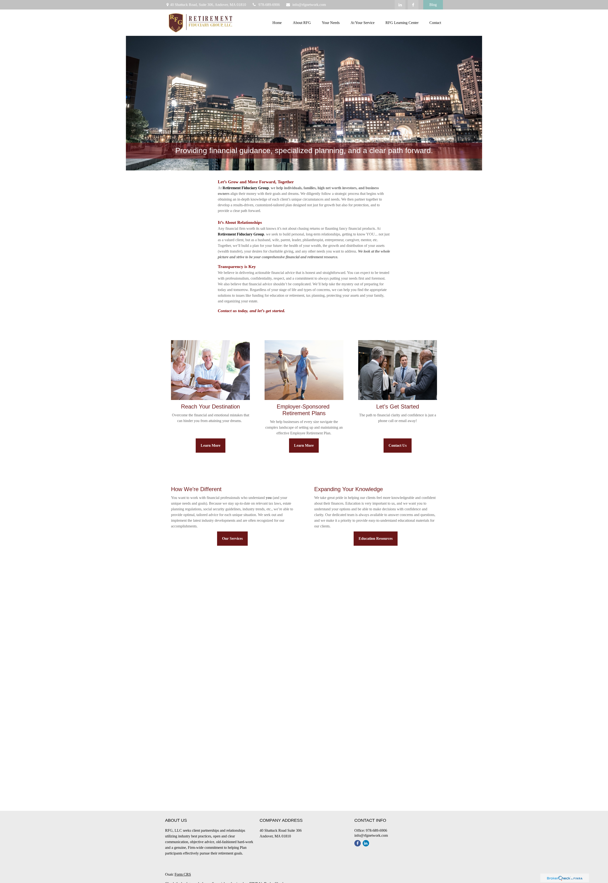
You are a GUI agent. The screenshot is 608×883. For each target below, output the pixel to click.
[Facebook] (413, 4)
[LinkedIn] (400, 4)
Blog (433, 5)
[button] (277, 23)
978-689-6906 (269, 5)
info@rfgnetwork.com (309, 5)
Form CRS (183, 874)
